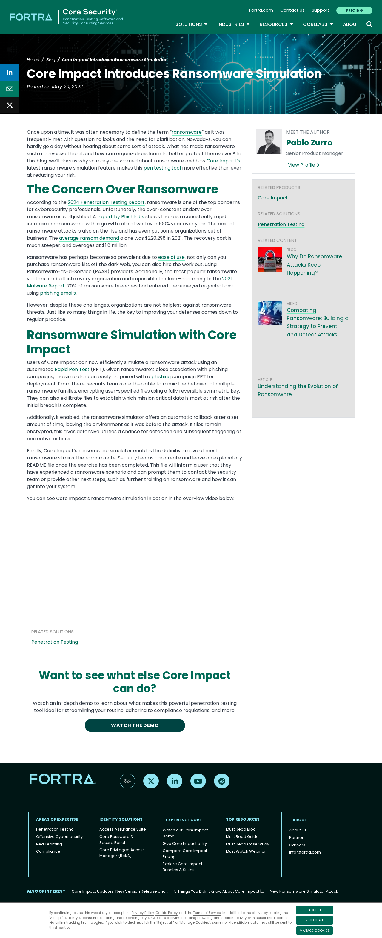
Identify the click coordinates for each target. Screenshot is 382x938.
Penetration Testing (54, 642)
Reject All (315, 920)
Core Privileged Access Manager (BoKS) (122, 853)
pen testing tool (162, 167)
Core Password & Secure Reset (116, 839)
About (351, 24)
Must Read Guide (242, 836)
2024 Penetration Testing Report (106, 202)
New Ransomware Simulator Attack (304, 891)
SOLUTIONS (191, 24)
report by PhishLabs (120, 216)
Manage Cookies (314, 930)
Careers (297, 845)
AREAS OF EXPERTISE (57, 819)
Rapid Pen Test (72, 369)
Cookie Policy (166, 912)
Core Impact (273, 197)
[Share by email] (9, 89)
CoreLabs (318, 24)
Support (320, 10)
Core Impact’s (223, 160)
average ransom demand (89, 238)
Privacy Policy (143, 912)
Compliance (48, 851)
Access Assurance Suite (122, 829)
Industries (234, 24)
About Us (297, 830)
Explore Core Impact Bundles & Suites (182, 867)
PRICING (354, 10)
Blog (50, 60)
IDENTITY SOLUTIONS (121, 819)
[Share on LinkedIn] (9, 72)
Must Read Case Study (247, 844)
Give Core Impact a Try (185, 843)
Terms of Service (207, 912)
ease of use (171, 257)
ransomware (187, 132)
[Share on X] (9, 105)
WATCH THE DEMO (134, 725)
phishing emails (58, 293)
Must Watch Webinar (246, 851)
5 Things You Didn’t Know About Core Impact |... (219, 891)
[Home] (66, 16)
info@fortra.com (305, 852)
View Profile (302, 165)
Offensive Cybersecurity (59, 836)
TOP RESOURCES (243, 819)
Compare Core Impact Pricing (185, 853)
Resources (276, 24)
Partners (297, 837)
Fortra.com (261, 10)
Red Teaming (49, 844)
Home (33, 60)
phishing (161, 376)
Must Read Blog (241, 829)
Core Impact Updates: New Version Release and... (120, 891)
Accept (314, 910)
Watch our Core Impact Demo (185, 833)
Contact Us (292, 10)
